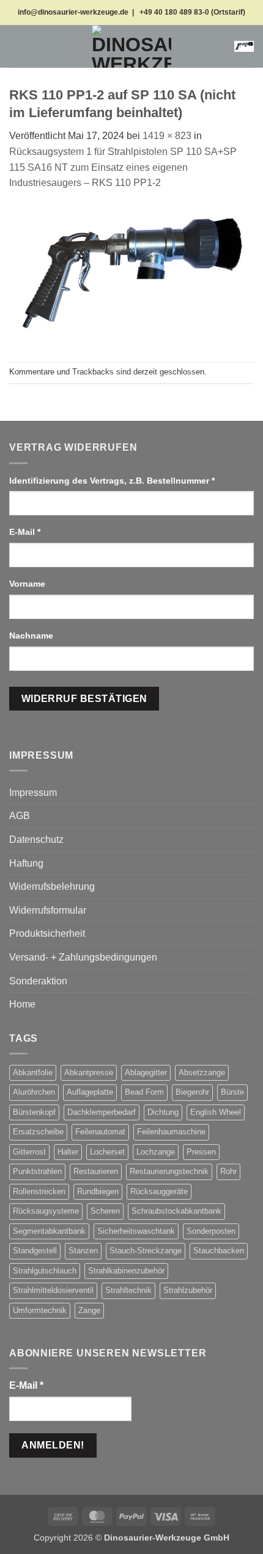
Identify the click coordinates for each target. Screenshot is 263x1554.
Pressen (201, 1151)
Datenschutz (36, 839)
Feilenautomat (100, 1131)
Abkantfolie (33, 1072)
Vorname (28, 584)
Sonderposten (211, 1231)
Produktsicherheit (47, 933)
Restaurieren (95, 1171)
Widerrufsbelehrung (52, 886)
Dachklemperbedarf (101, 1112)
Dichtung (163, 1112)
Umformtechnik (40, 1310)
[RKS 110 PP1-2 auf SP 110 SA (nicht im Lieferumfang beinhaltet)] (131, 275)
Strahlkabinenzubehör (126, 1270)
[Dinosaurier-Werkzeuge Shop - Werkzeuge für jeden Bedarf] (131, 46)
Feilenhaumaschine (171, 1131)
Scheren (105, 1211)
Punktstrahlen (37, 1171)
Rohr (228, 1171)
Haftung (26, 863)
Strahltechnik (128, 1290)
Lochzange (155, 1151)
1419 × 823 (167, 136)
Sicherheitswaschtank (136, 1231)
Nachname (32, 635)
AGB (19, 816)
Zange (89, 1310)
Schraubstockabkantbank (176, 1211)
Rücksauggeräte (159, 1191)
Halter (67, 1151)
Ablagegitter (146, 1072)
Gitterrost (29, 1151)
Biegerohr (192, 1092)
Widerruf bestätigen (84, 698)
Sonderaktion (38, 981)
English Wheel (215, 1112)
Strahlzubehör (187, 1290)
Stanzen (83, 1250)
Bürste (232, 1092)
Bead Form (144, 1092)
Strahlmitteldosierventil (53, 1290)
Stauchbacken (218, 1250)
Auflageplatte (90, 1092)
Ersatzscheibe (38, 1131)
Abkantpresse (88, 1072)
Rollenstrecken (39, 1191)
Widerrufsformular (47, 910)
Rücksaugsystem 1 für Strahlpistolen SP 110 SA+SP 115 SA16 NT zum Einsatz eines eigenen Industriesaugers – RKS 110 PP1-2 (123, 167)
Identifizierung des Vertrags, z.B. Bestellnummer (112, 480)
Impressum (33, 792)
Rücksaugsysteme (46, 1211)
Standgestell (35, 1250)
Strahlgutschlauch (44, 1270)
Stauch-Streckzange (145, 1250)
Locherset (107, 1151)
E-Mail (24, 532)
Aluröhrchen (34, 1092)
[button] (16, 46)
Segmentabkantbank (49, 1231)
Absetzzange (202, 1072)
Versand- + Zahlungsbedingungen (83, 957)
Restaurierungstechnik (169, 1171)
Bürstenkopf (34, 1112)
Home (22, 1004)
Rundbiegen (98, 1191)
